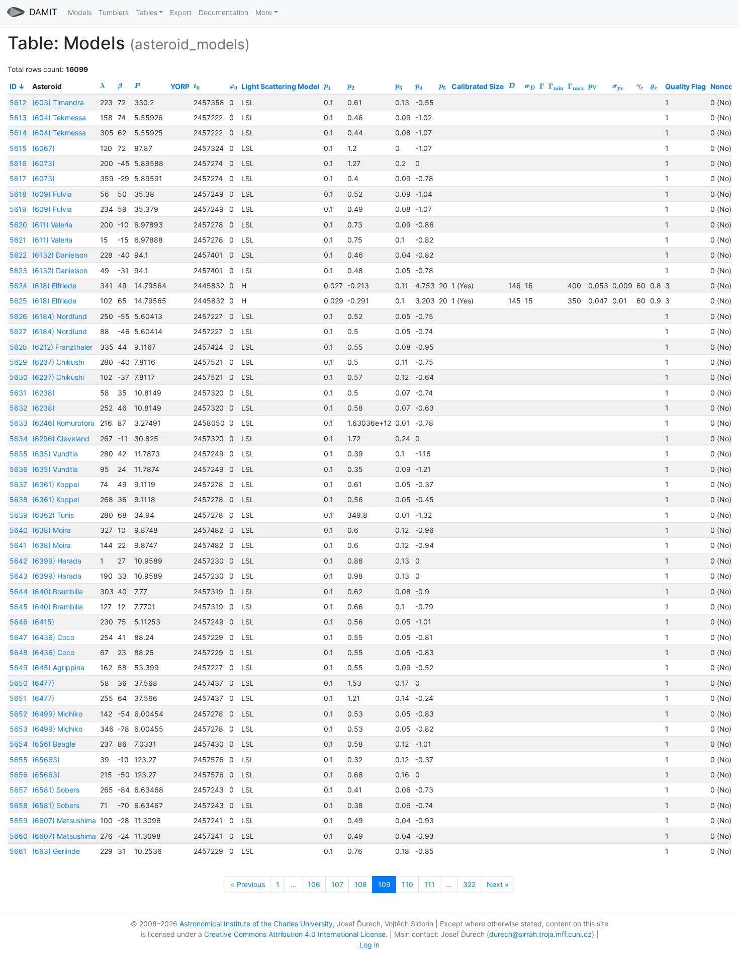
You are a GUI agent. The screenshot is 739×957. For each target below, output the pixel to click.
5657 (18, 789)
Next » (498, 884)
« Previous (248, 884)
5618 (18, 194)
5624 (18, 285)
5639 (19, 515)
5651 (18, 698)
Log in (369, 944)
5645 (19, 606)
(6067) (43, 148)
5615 (18, 148)
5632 (18, 408)
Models (79, 12)
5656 (19, 774)
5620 (18, 224)
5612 (18, 102)
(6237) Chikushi (58, 362)
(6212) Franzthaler (62, 347)
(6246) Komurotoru (63, 423)
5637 (18, 484)
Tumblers (114, 12)
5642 (18, 560)
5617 (18, 178)
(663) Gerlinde (56, 851)
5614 (18, 132)
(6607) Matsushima (64, 820)
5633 (19, 423)
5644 (19, 591)
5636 (19, 469)
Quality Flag (685, 86)
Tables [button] (146, 12)
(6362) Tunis (53, 515)
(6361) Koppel (55, 484)
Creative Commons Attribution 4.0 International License (295, 934)
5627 (18, 331)
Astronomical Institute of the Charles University (256, 923)
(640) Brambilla (57, 591)
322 (469, 884)
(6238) (43, 392)
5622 (18, 255)
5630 (19, 377)
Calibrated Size (477, 86)
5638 (19, 499)
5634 (19, 438)
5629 (18, 362)
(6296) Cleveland (60, 438)
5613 (18, 117)
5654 (19, 744)
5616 (18, 163)
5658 (19, 805)
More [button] (263, 12)
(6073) (43, 163)
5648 (19, 652)
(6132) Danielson (59, 255)
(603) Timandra (58, 102)
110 (407, 884)
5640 (19, 530)
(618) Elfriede (54, 285)
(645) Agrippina (58, 667)
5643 (19, 576)
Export (181, 12)
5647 (18, 637)
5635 (19, 453)
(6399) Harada (56, 560)
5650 (19, 683)
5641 (18, 545)
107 (337, 884)
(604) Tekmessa (59, 117)
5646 (19, 621)
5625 (18, 300)
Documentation (223, 12)
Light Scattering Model (280, 86)
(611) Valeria (52, 224)
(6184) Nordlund (59, 316)
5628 (18, 347)
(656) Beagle (53, 744)
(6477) (43, 683)
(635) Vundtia (55, 453)
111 (429, 884)
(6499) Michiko (57, 713)
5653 (19, 729)
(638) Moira (51, 530)
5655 (19, 759)
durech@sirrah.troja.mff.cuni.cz (540, 934)
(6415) (43, 621)
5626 (18, 316)
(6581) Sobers (55, 789)
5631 (18, 392)
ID (13, 86)
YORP (180, 86)
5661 (18, 851)
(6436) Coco (53, 637)
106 (314, 884)
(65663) (46, 759)
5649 (19, 667)
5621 (18, 239)
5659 (19, 820)
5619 (18, 209)
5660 (19, 836)
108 (360, 884)
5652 (18, 713)
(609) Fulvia (52, 194)
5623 (18, 270)
